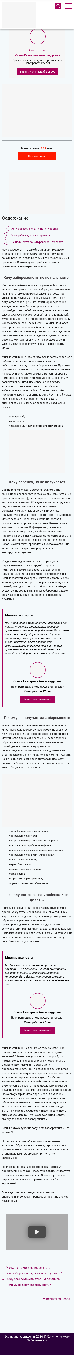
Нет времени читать (37, 156)
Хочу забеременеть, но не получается (34, 228)
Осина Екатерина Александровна (37, 55)
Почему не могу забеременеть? (28, 1285)
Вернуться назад (58, 1299)
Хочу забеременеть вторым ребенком (33, 1279)
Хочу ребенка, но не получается (31, 235)
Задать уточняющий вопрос (37, 71)
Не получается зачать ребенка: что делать (37, 242)
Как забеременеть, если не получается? (34, 1273)
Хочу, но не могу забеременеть (28, 1268)
